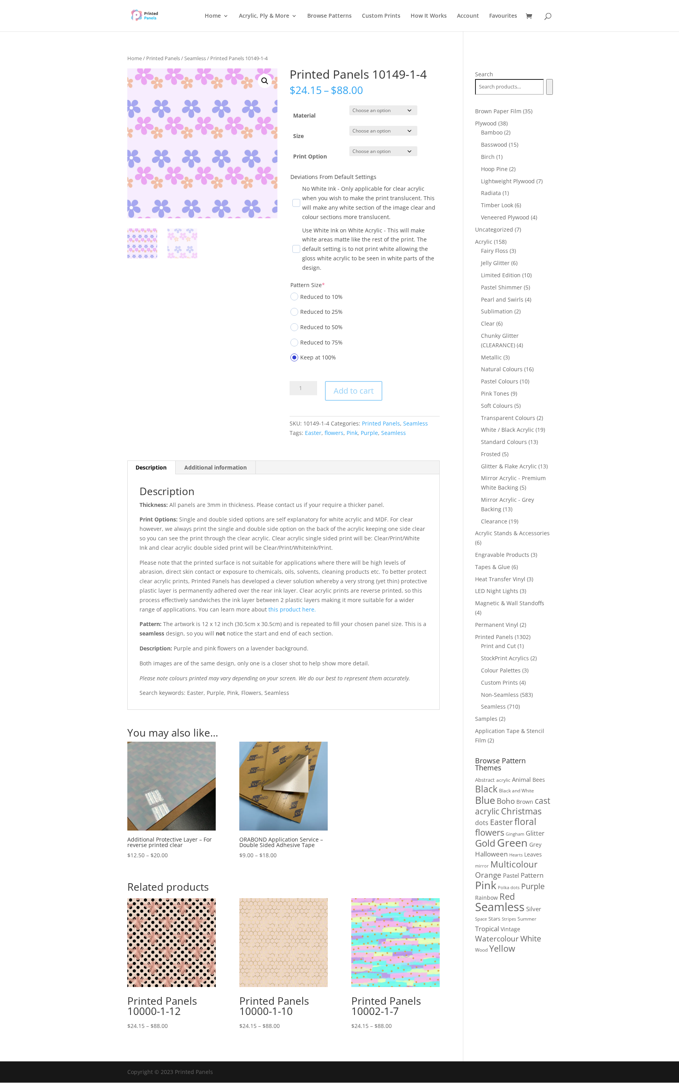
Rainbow (486, 897)
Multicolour (514, 864)
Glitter (535, 833)
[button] (265, 81)
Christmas (521, 811)
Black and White (516, 790)
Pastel (511, 875)
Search (484, 74)
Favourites (503, 16)
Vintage (510, 929)
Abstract (485, 779)
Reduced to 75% (321, 342)
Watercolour (497, 939)
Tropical (487, 928)
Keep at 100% (318, 357)
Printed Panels (163, 58)
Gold (485, 842)
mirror (482, 866)
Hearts (516, 855)
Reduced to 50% (321, 327)
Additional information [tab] (215, 467)
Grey (535, 844)
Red (507, 896)
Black (486, 789)
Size (298, 136)
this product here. (292, 609)
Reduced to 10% (321, 296)
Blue (485, 800)
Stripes (509, 919)
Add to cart (354, 390)
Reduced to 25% (321, 311)
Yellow (502, 948)
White (530, 938)
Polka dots (508, 887)
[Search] (549, 87)
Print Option (310, 156)
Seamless (195, 58)
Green (512, 843)
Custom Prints (381, 16)
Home (213, 16)
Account (468, 16)
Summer (527, 918)
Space (481, 919)
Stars (494, 918)
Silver (533, 909)
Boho (506, 801)
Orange (488, 875)
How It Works (429, 16)
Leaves (533, 854)
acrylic (503, 780)
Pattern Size (307, 285)
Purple (369, 433)
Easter (313, 433)
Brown (524, 801)
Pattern (532, 875)
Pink (352, 433)
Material (304, 115)
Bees (538, 779)
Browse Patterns (329, 16)
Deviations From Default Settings (333, 176)
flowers (334, 433)
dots (481, 822)
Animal (521, 779)
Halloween (491, 853)
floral (525, 822)
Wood (481, 950)
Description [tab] (151, 467)
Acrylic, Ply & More (264, 16)
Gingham (515, 834)
